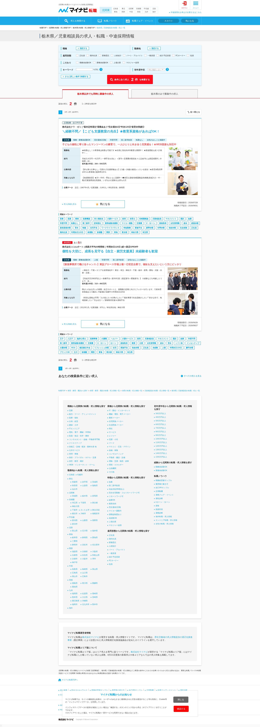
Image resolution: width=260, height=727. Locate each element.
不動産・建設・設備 (117, 457)
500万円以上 (161, 421)
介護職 (104, 339)
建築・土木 (73, 425)
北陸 (154, 8)
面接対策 (159, 509)
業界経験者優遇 (111, 223)
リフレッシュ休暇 (101, 348)
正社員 (194, 228)
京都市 (74, 559)
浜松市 (85, 545)
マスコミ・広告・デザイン (120, 447)
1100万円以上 (161, 442)
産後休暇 (194, 223)
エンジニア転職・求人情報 (166, 520)
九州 (146, 12)
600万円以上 (161, 424)
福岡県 (74, 593)
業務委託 (112, 542)
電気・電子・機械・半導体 (80, 432)
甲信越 (146, 8)
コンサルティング (116, 454)
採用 (124, 219)
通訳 (182, 219)
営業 (61, 219)
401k (73, 348)
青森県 (74, 482)
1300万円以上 (161, 450)
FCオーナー (114, 560)
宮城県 (95, 482)
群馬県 (95, 496)
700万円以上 (161, 428)
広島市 (85, 576)
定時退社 (97, 223)
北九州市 (85, 604)
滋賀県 (74, 551)
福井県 (95, 531)
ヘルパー (114, 339)
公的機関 (112, 468)
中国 (131, 12)
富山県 (74, 531)
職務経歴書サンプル (164, 480)
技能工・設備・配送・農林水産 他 (83, 447)
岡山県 (95, 569)
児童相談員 (156, 219)
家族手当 (138, 228)
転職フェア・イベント (167, 690)
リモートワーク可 (116, 496)
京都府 (85, 551)
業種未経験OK (161, 470)
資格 (157, 506)
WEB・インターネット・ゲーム (82, 465)
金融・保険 (113, 450)
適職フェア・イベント (165, 495)
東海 (115, 12)
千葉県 (83, 503)
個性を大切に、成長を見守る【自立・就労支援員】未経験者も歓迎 (110, 251)
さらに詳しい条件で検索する (76, 76)
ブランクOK (65, 352)
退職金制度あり (115, 514)
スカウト (168, 21)
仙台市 (74, 489)
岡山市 (74, 576)
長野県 (95, 520)
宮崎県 (95, 597)
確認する (181, 709)
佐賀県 (85, 593)
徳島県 (74, 583)
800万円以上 (161, 432)
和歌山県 (95, 555)
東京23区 (96, 510)
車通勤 (90, 232)
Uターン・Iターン (163, 502)
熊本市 (95, 604)
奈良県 (85, 555)
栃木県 (85, 496)
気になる (190, 21)
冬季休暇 (161, 228)
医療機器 (86, 219)
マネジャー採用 (115, 525)
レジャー (112, 436)
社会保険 (183, 228)
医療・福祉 (73, 418)
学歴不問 (63, 223)
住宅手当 (93, 228)
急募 (190, 219)
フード (111, 443)
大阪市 (85, 559)
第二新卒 (86, 223)
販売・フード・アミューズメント (82, 414)
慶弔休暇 (189, 348)
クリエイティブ (75, 443)
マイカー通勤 (127, 223)
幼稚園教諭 (143, 219)
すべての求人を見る (192, 376)
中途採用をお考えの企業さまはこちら (186, 12)
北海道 (115, 8)
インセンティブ (193, 343)
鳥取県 (74, 569)
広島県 (74, 573)
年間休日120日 (77, 232)
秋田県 (74, 485)
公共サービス (74, 450)
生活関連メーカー (116, 425)
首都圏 (138, 8)
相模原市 (95, 513)
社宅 (114, 348)
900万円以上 (161, 435)
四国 (138, 12)
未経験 (155, 348)
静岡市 (74, 545)
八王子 (70, 339)
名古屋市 (95, 545)
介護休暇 (63, 348)
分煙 (141, 343)
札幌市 (80, 475)
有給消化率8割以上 (116, 489)
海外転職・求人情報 (164, 516)
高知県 (74, 587)
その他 (111, 472)
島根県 (85, 569)
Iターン (113, 343)
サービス (112, 432)
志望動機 (159, 491)
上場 (164, 348)
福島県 (95, 485)
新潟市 (74, 524)
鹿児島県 (75, 601)
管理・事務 (73, 454)
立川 (75, 352)
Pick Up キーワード (79, 690)
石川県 (85, 531)
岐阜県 (74, 537)
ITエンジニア (74, 429)
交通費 (139, 223)
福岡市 (74, 604)
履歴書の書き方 (162, 484)
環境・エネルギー (116, 465)
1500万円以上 (161, 457)
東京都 (124, 232)
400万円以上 (161, 417)
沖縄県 (85, 601)
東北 (123, 8)
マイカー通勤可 (115, 511)
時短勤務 (127, 228)
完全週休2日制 (115, 507)
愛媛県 (95, 583)
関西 (123, 12)
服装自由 (112, 504)
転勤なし (74, 223)
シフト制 (179, 343)
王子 (61, 339)
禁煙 (133, 343)
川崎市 (83, 513)
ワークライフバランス (110, 228)
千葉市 (74, 510)
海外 (154, 12)
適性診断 (159, 498)
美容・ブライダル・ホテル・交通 (82, 457)
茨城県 (74, 496)
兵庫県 (74, 555)
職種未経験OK (161, 467)
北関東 (106, 10)
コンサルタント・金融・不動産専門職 (84, 439)
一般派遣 (112, 553)
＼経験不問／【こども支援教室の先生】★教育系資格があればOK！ (111, 131)
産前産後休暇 (65, 228)
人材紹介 (112, 546)
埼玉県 (145, 232)
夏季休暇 (149, 228)
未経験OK (113, 518)
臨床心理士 (81, 339)
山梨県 (85, 520)
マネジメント (171, 219)
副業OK (112, 500)
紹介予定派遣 (114, 557)
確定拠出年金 (84, 348)
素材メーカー (114, 418)
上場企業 (112, 522)
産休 (185, 223)
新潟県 (74, 520)
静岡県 (85, 537)
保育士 (132, 219)
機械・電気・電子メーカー (120, 414)
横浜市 (74, 513)
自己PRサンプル (162, 488)
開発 (77, 219)
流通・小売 (113, 439)
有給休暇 (172, 228)
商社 (111, 429)
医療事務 (93, 339)
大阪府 (95, 551)
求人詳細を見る (70, 204)
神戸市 (74, 562)
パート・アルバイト (117, 550)
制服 (84, 228)
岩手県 (85, 482)
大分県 (85, 597)
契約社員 (63, 232)
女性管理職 (175, 223)
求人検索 (63, 690)
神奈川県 (134, 232)
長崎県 (95, 593)
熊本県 (74, 597)
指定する (83, 48)
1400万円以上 (161, 453)
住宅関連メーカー (116, 421)
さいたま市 (85, 510)
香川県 (85, 583)
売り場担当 (98, 219)
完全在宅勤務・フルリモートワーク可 (124, 493)
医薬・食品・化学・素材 (79, 436)
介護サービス (112, 219)
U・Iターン (150, 223)
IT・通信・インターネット (119, 410)
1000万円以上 (161, 439)
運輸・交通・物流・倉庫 (119, 461)
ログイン (184, 8)
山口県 (85, 573)
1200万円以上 (161, 446)
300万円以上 (161, 413)
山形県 (85, 485)
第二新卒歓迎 (114, 485)
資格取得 (162, 223)
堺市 (94, 559)
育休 (76, 228)
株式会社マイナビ (90, 637)
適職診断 (159, 513)
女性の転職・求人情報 (165, 524)
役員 (111, 564)
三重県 (74, 541)
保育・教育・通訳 (76, 461)
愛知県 (95, 537)
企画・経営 (73, 421)
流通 (69, 219)
